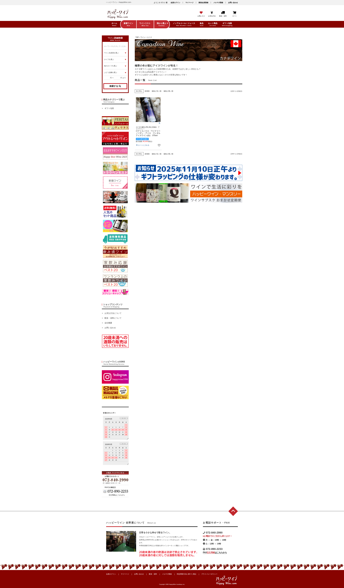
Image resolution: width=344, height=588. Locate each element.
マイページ (189, 2)
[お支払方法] (212, 12)
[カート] (234, 12)
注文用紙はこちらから (117, 495)
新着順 (147, 91)
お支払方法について (113, 313)
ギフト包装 (109, 108)
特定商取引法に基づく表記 (186, 574)
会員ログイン (175, 2)
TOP (137, 37)
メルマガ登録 (218, 2)
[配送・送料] (223, 12)
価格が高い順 (168, 91)
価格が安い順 (156, 91)
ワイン (142, 37)
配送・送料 (153, 574)
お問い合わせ (233, 2)
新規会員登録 (203, 2)
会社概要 (108, 323)
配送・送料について (113, 318)
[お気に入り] (201, 12)
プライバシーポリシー (209, 574)
